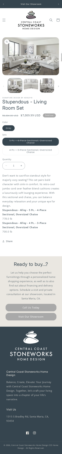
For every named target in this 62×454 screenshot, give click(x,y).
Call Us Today (31, 307)
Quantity (6, 159)
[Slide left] (3, 86)
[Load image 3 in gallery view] (31, 85)
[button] (3, 20)
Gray (10, 128)
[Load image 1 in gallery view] (15, 85)
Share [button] (9, 241)
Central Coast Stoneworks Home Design (29, 445)
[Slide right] (58, 86)
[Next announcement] (58, 4)
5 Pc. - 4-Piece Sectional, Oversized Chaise (30, 142)
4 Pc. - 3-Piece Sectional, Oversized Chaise (30, 151)
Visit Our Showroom (31, 316)
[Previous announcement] (3, 4)
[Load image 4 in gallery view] (47, 85)
